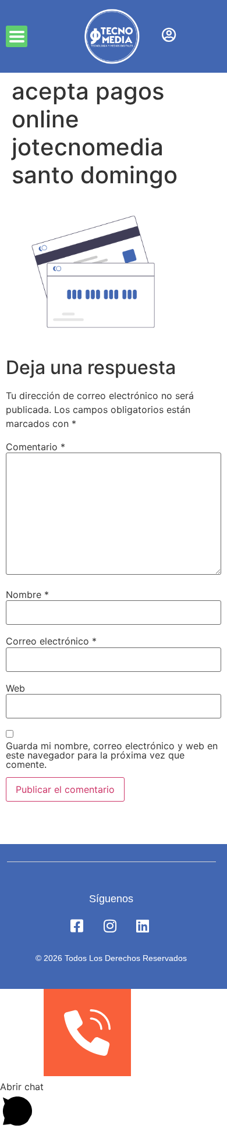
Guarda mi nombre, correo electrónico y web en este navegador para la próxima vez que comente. (112, 755)
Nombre (27, 594)
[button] (16, 36)
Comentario (35, 446)
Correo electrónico (51, 641)
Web (15, 688)
